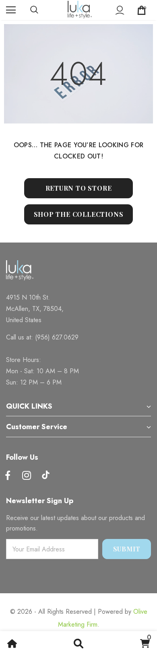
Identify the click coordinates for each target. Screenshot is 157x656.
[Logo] (80, 10)
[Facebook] (7, 476)
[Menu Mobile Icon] (11, 10)
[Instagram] (26, 476)
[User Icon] (120, 10)
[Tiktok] (45, 476)
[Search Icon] (42, 10)
